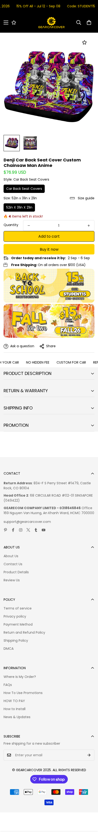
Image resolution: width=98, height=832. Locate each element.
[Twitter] (28, 530)
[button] (88, 22)
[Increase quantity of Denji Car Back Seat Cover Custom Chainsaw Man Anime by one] (88, 225)
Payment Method (18, 624)
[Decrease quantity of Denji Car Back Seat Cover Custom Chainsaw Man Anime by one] (28, 225)
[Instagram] (20, 530)
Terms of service (18, 608)
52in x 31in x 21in (19, 207)
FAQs (8, 684)
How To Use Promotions (23, 692)
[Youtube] (43, 530)
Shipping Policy (16, 640)
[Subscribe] (89, 755)
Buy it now (49, 249)
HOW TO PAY (14, 701)
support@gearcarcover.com (27, 521)
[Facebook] (13, 530)
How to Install (14, 709)
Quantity (11, 224)
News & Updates (17, 717)
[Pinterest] (5, 530)
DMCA (9, 648)
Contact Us (13, 564)
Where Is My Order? (20, 676)
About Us (11, 556)
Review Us (12, 580)
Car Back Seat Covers (24, 188)
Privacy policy (15, 616)
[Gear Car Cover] (51, 22)
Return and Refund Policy (24, 632)
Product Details (16, 572)
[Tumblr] (36, 530)
